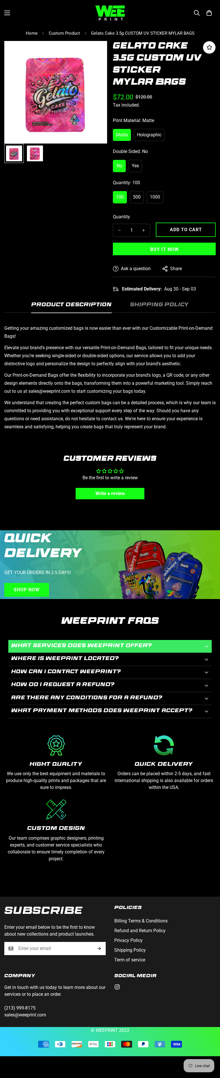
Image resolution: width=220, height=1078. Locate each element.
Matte (122, 135)
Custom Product (64, 33)
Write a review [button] (110, 493)
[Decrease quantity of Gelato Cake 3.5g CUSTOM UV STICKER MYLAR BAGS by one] (119, 230)
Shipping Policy (130, 950)
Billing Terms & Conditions (141, 921)
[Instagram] (117, 987)
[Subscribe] (99, 948)
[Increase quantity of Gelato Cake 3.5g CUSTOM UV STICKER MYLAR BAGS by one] (143, 230)
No (119, 165)
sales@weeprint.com (25, 1015)
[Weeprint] (110, 13)
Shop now (27, 589)
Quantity (121, 216)
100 (120, 197)
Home (32, 33)
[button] (209, 12)
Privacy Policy (128, 940)
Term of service (129, 960)
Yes (135, 165)
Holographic (149, 135)
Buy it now (164, 249)
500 (137, 197)
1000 (155, 197)
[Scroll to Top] (208, 1046)
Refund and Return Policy (140, 930)
